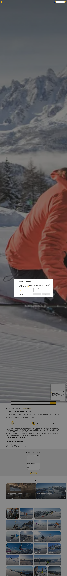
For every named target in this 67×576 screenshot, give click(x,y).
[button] (20, 294)
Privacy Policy (30, 286)
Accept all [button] (46, 294)
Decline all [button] (37, 294)
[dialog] (33, 288)
